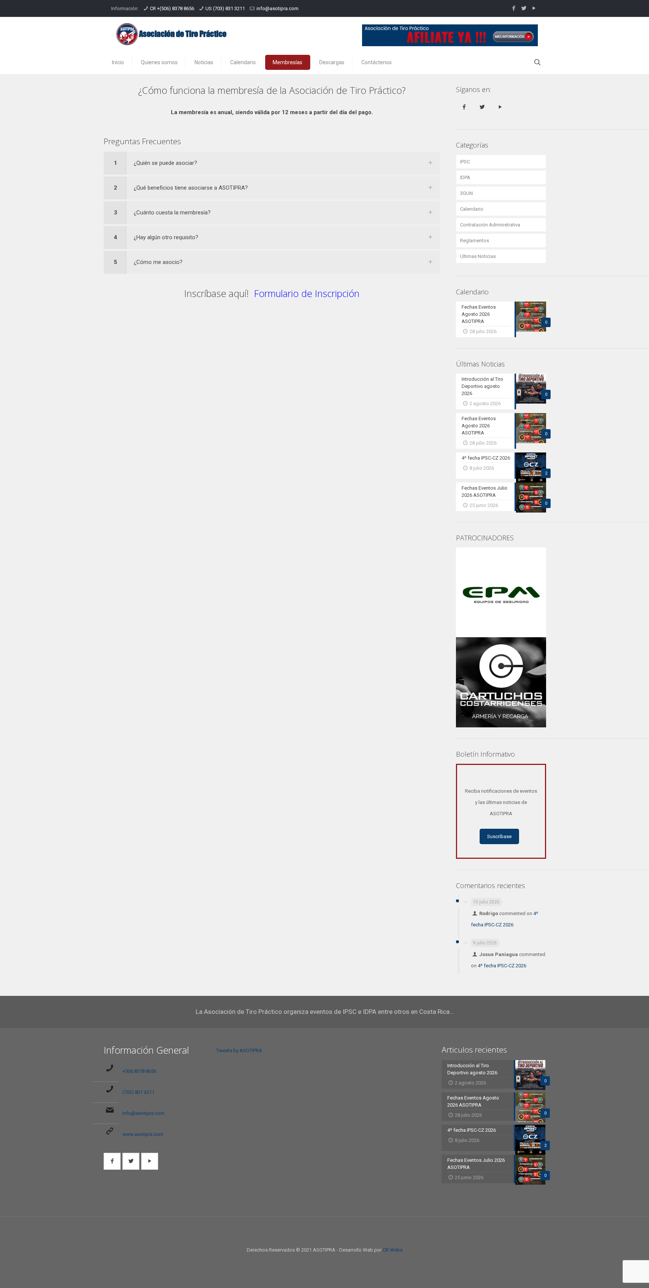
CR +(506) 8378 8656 (172, 8)
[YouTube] (534, 8)
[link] (272, 163)
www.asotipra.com (142, 1134)
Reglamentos (474, 240)
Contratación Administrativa (490, 225)
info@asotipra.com (278, 8)
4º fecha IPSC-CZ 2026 (502, 965)
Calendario (471, 209)
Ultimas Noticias (478, 256)
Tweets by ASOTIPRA (239, 1050)
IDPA (465, 177)
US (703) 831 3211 (225, 8)
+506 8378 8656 (139, 1071)
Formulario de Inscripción (306, 293)
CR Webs (393, 1250)
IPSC (465, 161)
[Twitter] (524, 8)
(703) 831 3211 (138, 1092)
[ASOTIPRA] (171, 34)
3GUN (466, 193)
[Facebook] (514, 8)
